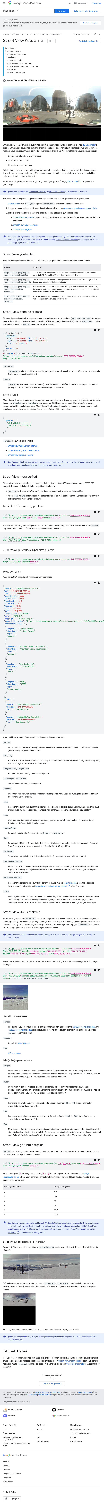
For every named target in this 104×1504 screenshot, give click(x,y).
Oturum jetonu (14, 204)
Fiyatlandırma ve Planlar (80, 1429)
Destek (73, 1437)
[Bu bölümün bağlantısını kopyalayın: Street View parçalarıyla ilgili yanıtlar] (47, 1242)
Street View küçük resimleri (25, 225)
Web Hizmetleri (43, 1441)
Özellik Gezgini (9, 1433)
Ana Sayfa (7, 34)
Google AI (7, 1478)
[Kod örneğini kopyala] (99, 330)
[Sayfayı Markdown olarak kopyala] (50, 41)
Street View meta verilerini (67, 240)
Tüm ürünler (8, 1482)
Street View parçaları (22, 229)
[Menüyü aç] (4, 3)
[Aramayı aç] (69, 3)
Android (40, 1429)
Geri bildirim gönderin (88, 41)
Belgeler (45, 34)
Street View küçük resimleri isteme (23, 450)
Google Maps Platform (30, 34)
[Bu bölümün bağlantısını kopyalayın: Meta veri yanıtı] (23, 571)
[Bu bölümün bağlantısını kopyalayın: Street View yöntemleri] (36, 254)
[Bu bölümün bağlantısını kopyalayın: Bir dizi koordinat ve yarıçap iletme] (45, 506)
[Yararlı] (95, 34)
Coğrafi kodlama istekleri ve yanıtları (51, 886)
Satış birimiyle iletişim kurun (86, 11)
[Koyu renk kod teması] (95, 330)
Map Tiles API (11, 10)
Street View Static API (37, 192)
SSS (4, 1429)
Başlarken (61, 11)
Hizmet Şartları (76, 1441)
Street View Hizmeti (57, 192)
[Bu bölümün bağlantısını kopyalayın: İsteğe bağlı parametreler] (35, 1060)
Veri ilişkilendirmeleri (75, 1364)
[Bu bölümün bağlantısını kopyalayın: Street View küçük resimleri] (43, 912)
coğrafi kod (68, 883)
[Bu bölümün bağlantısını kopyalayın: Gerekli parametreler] (30, 1016)
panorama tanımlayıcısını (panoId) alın (80, 208)
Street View (72, 181)
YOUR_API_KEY (15, 358)
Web (38, 1437)
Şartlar (5, 1492)
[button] (25, 80)
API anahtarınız (14, 1053)
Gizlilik (13, 1492)
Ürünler (16, 34)
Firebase (6, 1470)
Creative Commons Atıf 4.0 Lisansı (47, 1392)
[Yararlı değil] (99, 34)
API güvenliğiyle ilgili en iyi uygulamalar (13, 1438)
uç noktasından (84, 1027)
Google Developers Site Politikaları (39, 1395)
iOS (38, 1433)
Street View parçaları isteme (20, 455)
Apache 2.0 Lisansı (85, 1392)
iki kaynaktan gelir (37, 1223)
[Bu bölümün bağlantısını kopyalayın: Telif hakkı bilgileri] (29, 1351)
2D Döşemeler (89, 145)
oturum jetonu (24, 1043)
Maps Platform (32, 3)
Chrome (6, 1466)
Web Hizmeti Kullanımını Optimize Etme (16, 1444)
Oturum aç (96, 3)
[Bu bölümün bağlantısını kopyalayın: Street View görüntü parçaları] (46, 1145)
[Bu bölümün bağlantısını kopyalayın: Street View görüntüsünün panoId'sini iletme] (56, 550)
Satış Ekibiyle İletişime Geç (80, 1433)
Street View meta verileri (24, 217)
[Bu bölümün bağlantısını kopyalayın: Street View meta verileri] (39, 476)
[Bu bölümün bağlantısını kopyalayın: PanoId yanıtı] (20, 394)
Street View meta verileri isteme (22, 446)
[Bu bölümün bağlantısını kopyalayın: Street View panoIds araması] (45, 312)
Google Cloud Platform (12, 1474)
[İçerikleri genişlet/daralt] (16, 48)
